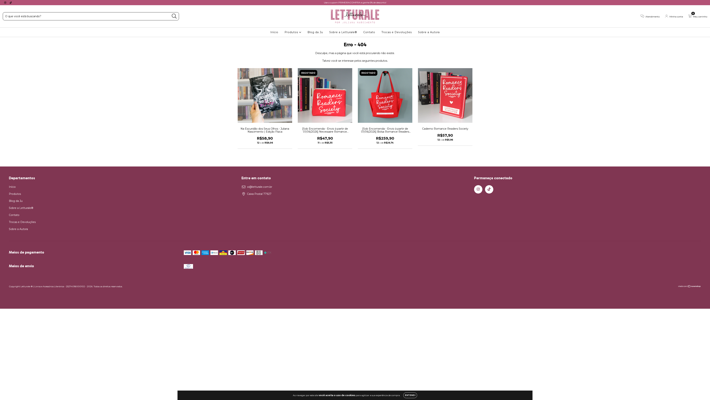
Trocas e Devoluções (396, 32)
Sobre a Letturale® (343, 32)
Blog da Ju (315, 32)
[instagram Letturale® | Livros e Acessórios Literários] (5, 2)
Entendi (410, 395)
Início (274, 32)
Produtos (292, 32)
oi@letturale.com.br (259, 187)
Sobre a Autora (429, 32)
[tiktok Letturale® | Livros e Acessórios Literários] (10, 2)
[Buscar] (174, 16)
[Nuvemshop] (689, 286)
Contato (369, 32)
